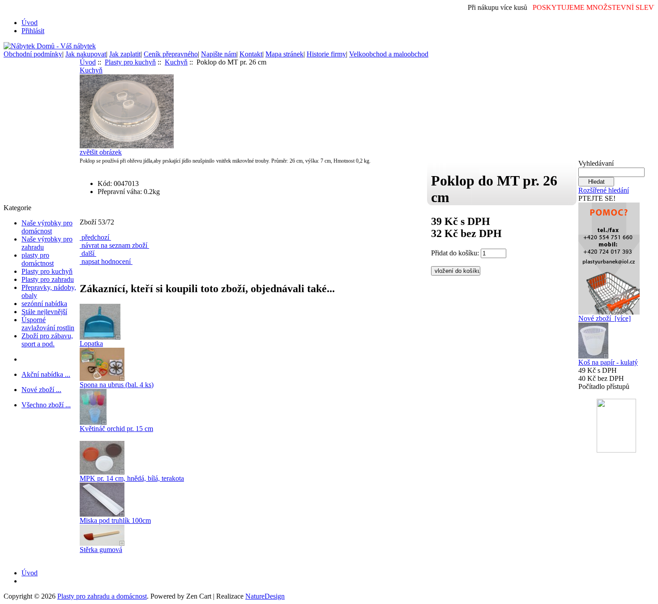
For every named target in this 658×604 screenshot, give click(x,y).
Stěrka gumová (101, 549)
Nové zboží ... (41, 389)
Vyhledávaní (596, 163)
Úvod (29, 22)
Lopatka (91, 343)
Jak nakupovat (85, 54)
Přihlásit (32, 31)
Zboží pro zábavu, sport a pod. (47, 340)
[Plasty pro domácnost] (609, 256)
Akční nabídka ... (45, 374)
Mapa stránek (284, 54)
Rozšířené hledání (603, 190)
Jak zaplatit (125, 54)
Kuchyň (176, 62)
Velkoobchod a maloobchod (388, 54)
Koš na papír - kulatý (608, 362)
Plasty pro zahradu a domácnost (102, 596)
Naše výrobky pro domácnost (47, 227)
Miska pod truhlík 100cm (115, 520)
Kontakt (250, 54)
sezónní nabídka (44, 303)
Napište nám (218, 54)
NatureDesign (265, 596)
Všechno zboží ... (46, 405)
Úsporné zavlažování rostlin (47, 324)
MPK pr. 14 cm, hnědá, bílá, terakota (132, 478)
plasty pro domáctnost (37, 259)
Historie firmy (326, 54)
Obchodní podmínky (33, 54)
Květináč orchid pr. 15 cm (116, 428)
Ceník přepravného (171, 54)
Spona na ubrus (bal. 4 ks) (117, 384)
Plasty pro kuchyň (47, 271)
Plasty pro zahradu (47, 279)
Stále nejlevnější (44, 311)
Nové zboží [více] (604, 318)
